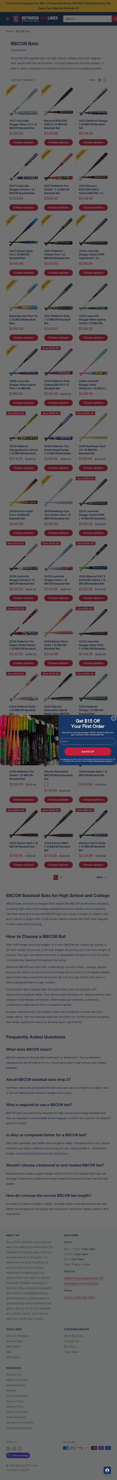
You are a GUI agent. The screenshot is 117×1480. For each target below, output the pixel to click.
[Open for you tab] (107, 1470)
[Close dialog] (114, 718)
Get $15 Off (88, 751)
